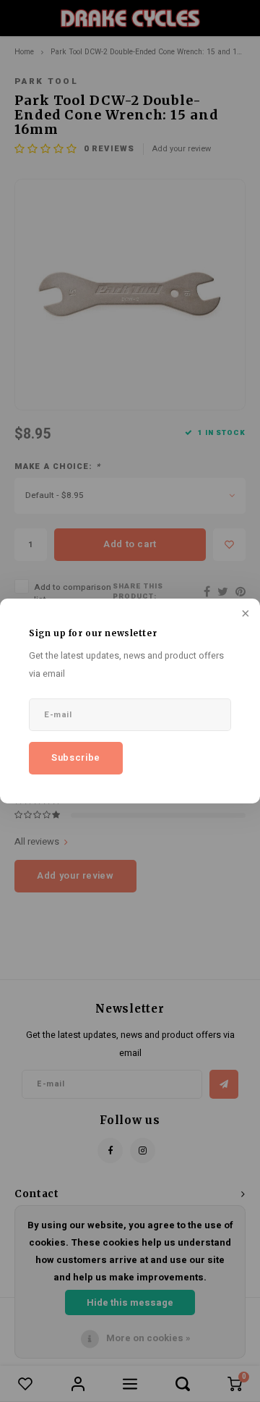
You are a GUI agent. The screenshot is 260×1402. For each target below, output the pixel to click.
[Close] (244, 614)
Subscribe (75, 757)
